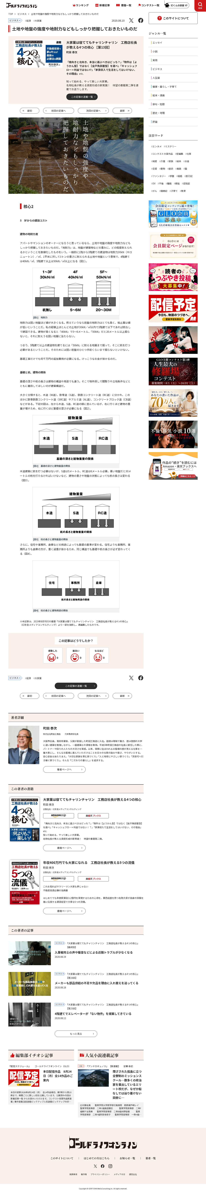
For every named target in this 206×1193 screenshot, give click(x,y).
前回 (58, 110)
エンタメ (157, 146)
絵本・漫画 (159, 95)
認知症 (186, 183)
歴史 (171, 168)
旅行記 (189, 176)
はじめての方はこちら (96, 1158)
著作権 (84, 1174)
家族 (171, 161)
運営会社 (133, 1174)
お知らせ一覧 (127, 1158)
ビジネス (22, 13)
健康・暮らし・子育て (165, 86)
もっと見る (76, 1033)
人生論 (156, 77)
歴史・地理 (159, 113)
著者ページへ (64, 769)
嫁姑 (177, 183)
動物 (163, 168)
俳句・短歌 (159, 104)
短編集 (179, 153)
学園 (172, 176)
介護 (163, 161)
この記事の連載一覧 (82, 96)
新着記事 (104, 5)
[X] (131, 20)
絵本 (179, 161)
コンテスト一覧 (150, 5)
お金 (187, 161)
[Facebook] (141, 20)
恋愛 (155, 168)
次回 (93, 110)
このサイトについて (176, 18)
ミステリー (170, 146)
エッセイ (157, 42)
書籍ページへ (64, 847)
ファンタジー (159, 176)
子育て (174, 190)
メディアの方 (119, 1174)
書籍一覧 (126, 5)
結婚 (180, 176)
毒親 (179, 168)
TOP (10, 13)
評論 (155, 121)
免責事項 (73, 1174)
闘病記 (164, 190)
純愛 (155, 161)
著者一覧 (150, 1158)
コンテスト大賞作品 (163, 153)
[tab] (200, 6)
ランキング (82, 5)
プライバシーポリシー (100, 1174)
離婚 (169, 183)
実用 (155, 60)
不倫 (161, 183)
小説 (155, 51)
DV (154, 183)
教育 (183, 190)
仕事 (189, 153)
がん (155, 190)
